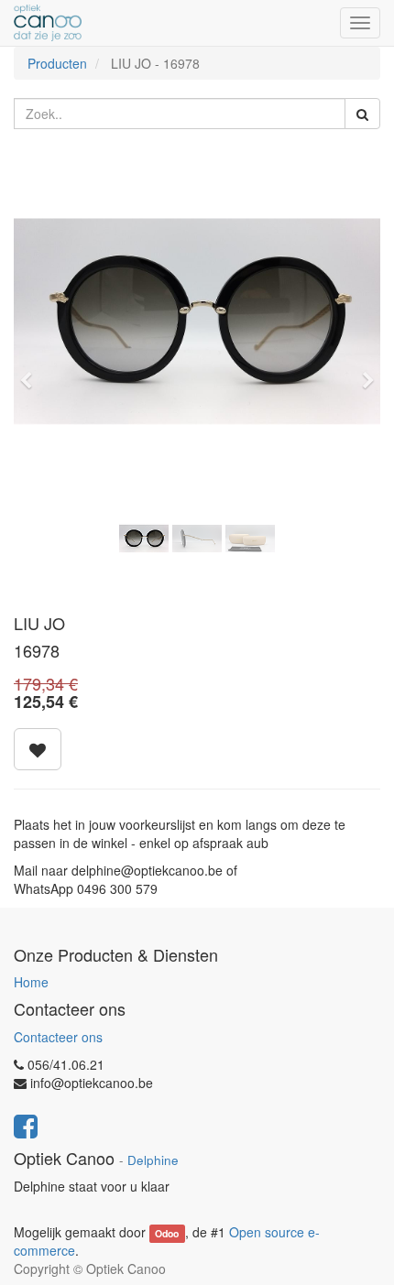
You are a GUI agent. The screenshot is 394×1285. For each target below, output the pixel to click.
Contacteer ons (58, 1037)
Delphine (153, 1160)
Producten (57, 63)
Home (31, 982)
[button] (32, 371)
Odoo (167, 1233)
